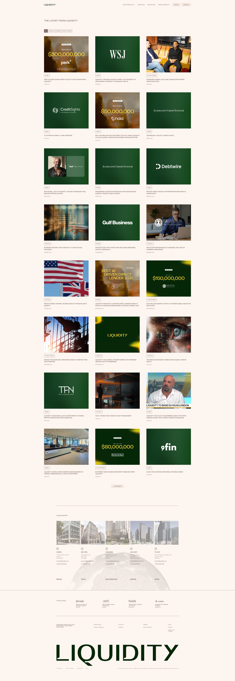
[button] (129, 5)
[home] (50, 5)
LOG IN (176, 5)
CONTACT (186, 5)
